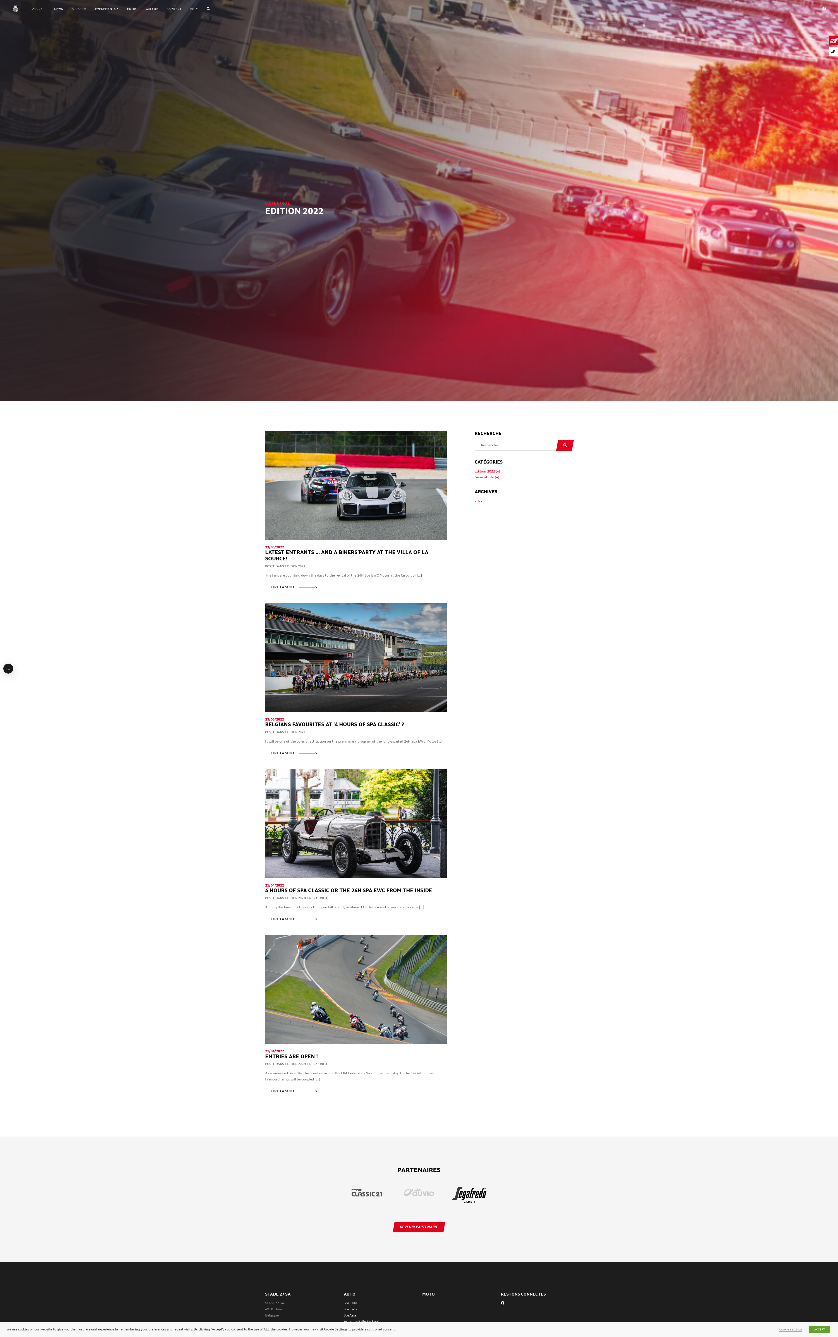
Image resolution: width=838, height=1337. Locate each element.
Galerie (152, 9)
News (58, 9)
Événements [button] (105, 9)
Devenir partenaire (418, 1227)
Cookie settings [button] (790, 1329)
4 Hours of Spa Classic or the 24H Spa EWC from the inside (348, 890)
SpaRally (350, 1303)
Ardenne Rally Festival (361, 1321)
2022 (479, 501)
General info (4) (487, 477)
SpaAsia (350, 1315)
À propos (79, 9)
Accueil (38, 9)
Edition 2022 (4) (487, 471)
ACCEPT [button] (819, 1329)
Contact (174, 9)
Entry (132, 9)
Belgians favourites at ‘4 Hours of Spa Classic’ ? (334, 724)
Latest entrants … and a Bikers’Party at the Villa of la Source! (346, 555)
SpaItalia (350, 1309)
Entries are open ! (291, 1056)
